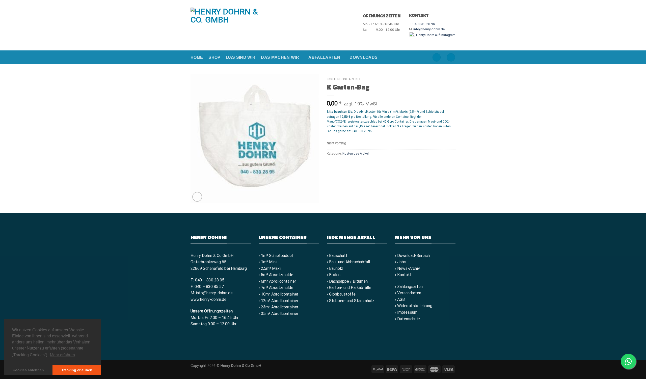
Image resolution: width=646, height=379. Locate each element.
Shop (214, 57)
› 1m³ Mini (268, 261)
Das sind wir (241, 57)
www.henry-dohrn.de (208, 299)
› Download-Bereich (412, 255)
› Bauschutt (337, 255)
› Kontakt (403, 274)
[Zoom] (197, 197)
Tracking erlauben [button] (76, 370)
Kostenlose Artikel (344, 79)
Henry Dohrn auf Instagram (435, 35)
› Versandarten (408, 292)
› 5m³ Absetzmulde (276, 274)
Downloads (363, 57)
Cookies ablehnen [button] (28, 370)
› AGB (400, 299)
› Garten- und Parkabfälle (349, 287)
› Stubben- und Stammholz (350, 300)
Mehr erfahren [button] (62, 355)
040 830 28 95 (424, 24)
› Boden (333, 274)
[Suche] (437, 57)
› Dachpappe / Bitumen (347, 281)
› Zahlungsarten (409, 286)
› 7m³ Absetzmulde (276, 287)
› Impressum (406, 312)
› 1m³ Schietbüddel (276, 255)
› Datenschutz (407, 318)
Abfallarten (324, 57)
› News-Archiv (407, 268)
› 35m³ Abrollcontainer (278, 313)
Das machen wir (280, 57)
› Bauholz (335, 268)
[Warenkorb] (451, 57)
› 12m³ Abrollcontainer (278, 300)
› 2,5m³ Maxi (270, 268)
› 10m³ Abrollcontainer (278, 294)
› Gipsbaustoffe (341, 294)
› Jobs (400, 261)
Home (197, 57)
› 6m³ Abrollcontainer (277, 281)
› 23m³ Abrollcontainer (278, 307)
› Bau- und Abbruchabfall (348, 261)
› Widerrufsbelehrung (413, 305)
